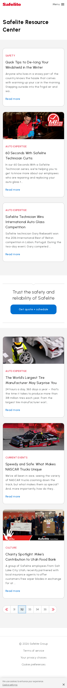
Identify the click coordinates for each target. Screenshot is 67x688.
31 (14, 609)
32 (22, 609)
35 (45, 609)
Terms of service (33, 650)
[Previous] (6, 609)
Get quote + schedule (33, 309)
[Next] (53, 609)
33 (29, 609)
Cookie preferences (34, 664)
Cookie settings (10, 685)
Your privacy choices (34, 657)
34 (37, 609)
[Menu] (62, 4)
